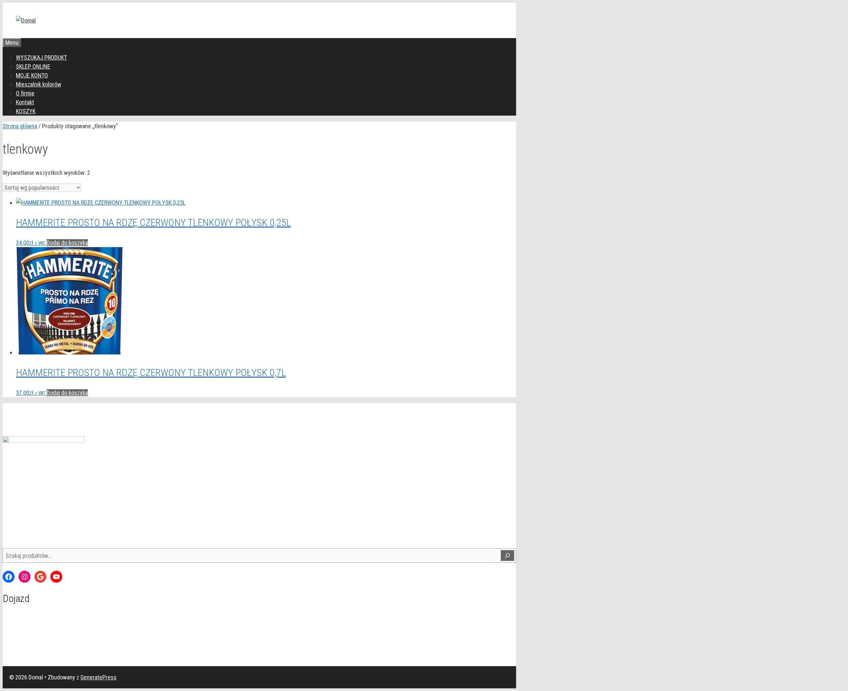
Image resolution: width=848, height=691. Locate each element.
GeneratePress (98, 677)
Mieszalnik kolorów (38, 84)
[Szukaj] (507, 555)
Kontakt (25, 102)
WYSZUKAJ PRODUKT (41, 57)
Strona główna (20, 126)
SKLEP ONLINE (33, 66)
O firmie (25, 93)
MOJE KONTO (32, 75)
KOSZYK (25, 111)
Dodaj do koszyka (67, 242)
